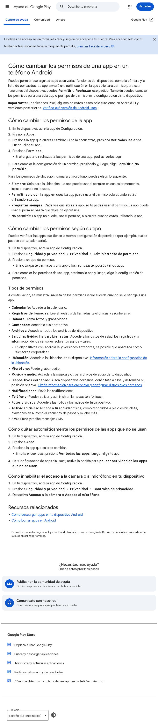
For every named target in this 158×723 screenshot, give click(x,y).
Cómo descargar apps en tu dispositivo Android (47, 515)
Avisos (60, 19)
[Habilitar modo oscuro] (53, 715)
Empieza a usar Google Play (33, 645)
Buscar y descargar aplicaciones (36, 654)
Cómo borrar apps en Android (34, 520)
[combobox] (93, 6)
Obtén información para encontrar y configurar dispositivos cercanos (90, 385)
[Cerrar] (154, 40)
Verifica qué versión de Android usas (70, 108)
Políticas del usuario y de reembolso (38, 672)
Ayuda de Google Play (32, 7)
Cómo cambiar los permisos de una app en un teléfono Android (59, 681)
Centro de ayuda (17, 19)
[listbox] (28, 715)
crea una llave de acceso (93, 46)
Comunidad (42, 19)
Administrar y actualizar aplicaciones (39, 663)
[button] (7, 7)
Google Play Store (21, 635)
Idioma (15, 709)
